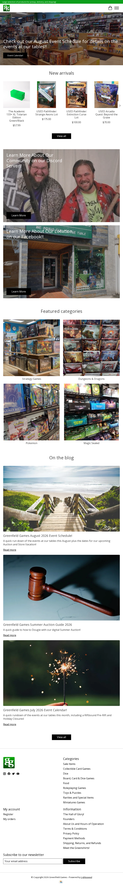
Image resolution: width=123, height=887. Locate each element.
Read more (9, 550)
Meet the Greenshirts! (76, 848)
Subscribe (74, 861)
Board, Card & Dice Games (78, 778)
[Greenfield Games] (6, 8)
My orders (9, 819)
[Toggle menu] (116, 8)
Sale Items (69, 764)
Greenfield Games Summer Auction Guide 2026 (37, 624)
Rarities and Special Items (78, 797)
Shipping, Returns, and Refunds (82, 843)
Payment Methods (74, 838)
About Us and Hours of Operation (83, 824)
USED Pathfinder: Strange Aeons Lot (46, 113)
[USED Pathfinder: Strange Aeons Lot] (46, 94)
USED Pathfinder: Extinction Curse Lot (76, 114)
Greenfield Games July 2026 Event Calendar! (35, 710)
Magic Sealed (91, 443)
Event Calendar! (15, 55)
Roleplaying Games (74, 788)
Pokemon (31, 443)
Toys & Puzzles (72, 793)
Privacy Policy (71, 833)
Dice (65, 773)
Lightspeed (86, 877)
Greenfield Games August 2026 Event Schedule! (37, 535)
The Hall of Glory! (73, 814)
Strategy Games (31, 379)
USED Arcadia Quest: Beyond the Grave (106, 114)
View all (61, 136)
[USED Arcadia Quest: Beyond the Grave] (106, 94)
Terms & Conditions (75, 828)
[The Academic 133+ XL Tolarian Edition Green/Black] (16, 94)
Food (66, 783)
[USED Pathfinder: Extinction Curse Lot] (76, 94)
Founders (68, 819)
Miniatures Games (74, 802)
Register (8, 814)
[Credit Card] (61, 882)
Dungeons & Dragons (91, 379)
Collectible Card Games (76, 768)
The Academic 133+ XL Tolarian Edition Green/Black (16, 116)
